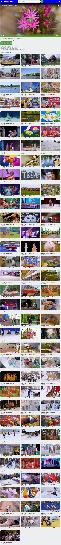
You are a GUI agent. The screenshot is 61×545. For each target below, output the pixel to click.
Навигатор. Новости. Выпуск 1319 (48, 527)
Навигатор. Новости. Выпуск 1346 (48, 397)
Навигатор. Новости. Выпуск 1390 (7, 195)
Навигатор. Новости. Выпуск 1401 (27, 137)
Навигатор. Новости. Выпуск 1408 (7, 108)
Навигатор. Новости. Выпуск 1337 (48, 441)
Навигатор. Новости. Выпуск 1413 (27, 79)
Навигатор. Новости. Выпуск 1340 (48, 426)
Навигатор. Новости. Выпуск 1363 (7, 325)
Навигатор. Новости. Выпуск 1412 (48, 79)
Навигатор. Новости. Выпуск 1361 (48, 325)
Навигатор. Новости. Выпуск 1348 (7, 397)
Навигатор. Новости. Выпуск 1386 (27, 209)
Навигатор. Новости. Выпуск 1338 (27, 441)
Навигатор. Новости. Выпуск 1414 (7, 79)
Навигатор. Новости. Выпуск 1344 (27, 412)
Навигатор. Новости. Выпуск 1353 (27, 368)
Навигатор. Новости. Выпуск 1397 (48, 152)
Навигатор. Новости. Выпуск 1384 (7, 224)
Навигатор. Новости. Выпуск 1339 (7, 441)
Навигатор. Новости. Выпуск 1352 (48, 368)
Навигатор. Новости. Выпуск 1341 (27, 426)
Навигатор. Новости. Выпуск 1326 (27, 498)
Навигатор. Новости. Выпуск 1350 (27, 383)
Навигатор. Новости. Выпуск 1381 (7, 238)
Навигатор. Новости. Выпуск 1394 (48, 166)
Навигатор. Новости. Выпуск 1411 (7, 94)
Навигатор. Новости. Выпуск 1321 (7, 527)
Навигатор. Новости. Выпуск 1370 (48, 282)
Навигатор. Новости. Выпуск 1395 (27, 166)
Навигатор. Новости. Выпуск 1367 (48, 296)
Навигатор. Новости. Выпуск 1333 (7, 470)
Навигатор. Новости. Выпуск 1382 (48, 224)
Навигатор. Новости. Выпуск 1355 (48, 354)
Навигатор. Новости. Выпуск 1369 (7, 296)
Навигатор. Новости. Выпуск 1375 (7, 267)
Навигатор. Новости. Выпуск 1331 (48, 470)
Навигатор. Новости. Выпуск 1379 (48, 238)
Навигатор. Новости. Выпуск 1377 (27, 253)
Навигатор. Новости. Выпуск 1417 (7, 65)
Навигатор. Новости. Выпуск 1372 (7, 282)
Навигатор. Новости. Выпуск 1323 (27, 513)
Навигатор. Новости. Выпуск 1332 (27, 470)
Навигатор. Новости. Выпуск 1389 (27, 195)
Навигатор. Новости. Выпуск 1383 (27, 224)
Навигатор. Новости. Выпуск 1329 (27, 484)
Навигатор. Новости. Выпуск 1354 (7, 368)
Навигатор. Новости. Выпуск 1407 (27, 108)
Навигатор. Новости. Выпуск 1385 (48, 209)
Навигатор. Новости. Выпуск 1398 (27, 152)
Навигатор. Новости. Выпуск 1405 (7, 123)
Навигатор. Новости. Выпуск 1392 (27, 181)
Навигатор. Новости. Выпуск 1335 (27, 455)
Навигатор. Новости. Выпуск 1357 (7, 354)
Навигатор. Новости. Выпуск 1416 (27, 65)
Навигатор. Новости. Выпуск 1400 (48, 137)
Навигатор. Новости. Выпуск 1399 (7, 152)
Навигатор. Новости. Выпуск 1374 (27, 267)
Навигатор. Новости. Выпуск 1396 (7, 166)
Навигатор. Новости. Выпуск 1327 (7, 498)
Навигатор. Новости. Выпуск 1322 (48, 513)
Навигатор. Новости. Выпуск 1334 (48, 455)
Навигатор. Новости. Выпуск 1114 (15, 38)
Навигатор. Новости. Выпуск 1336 (7, 455)
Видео (1, 38)
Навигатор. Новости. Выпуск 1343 (48, 412)
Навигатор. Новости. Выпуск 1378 (7, 253)
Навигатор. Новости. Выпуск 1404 (27, 123)
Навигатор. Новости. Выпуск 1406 (48, 108)
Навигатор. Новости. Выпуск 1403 (48, 123)
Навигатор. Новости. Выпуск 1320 (27, 527)
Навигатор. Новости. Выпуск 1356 (27, 354)
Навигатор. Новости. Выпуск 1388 (48, 195)
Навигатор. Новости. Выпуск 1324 (7, 513)
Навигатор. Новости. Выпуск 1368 (27, 296)
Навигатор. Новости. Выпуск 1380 (27, 238)
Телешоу (5, 38)
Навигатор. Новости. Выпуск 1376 (48, 253)
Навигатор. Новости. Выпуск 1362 (27, 325)
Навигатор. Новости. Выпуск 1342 (7, 426)
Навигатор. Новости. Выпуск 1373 (48, 267)
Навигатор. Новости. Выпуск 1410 (27, 94)
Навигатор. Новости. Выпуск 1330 (7, 484)
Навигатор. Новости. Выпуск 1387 (7, 209)
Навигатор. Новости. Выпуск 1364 (48, 311)
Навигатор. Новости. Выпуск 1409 (48, 94)
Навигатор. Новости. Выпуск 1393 (7, 181)
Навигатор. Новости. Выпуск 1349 (48, 383)
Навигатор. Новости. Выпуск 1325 (48, 498)
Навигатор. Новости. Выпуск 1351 (7, 383)
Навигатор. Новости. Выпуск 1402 (7, 137)
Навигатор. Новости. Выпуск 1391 (48, 181)
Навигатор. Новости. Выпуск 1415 (48, 65)
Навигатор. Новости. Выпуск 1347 (27, 397)
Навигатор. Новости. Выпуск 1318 (7, 542)
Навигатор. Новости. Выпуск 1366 (7, 311)
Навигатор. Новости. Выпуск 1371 (27, 282)
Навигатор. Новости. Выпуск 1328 (48, 484)
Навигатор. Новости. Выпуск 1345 (7, 412)
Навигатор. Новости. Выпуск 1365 (27, 311)
